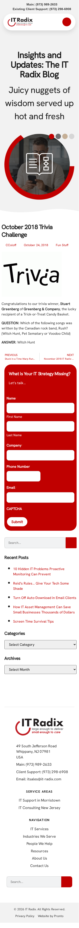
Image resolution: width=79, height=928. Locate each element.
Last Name (14, 435)
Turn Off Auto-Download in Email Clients (44, 597)
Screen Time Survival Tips (33, 621)
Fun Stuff (62, 245)
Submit (17, 521)
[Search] (71, 542)
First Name (14, 417)
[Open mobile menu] (66, 22)
